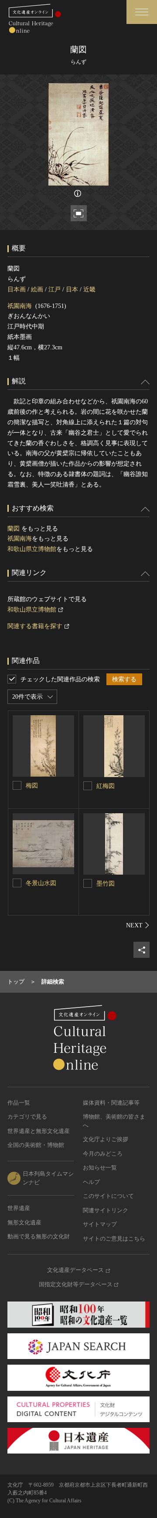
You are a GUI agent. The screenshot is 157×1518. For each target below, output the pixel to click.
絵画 (37, 289)
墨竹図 (105, 883)
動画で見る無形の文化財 (38, 1236)
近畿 (89, 289)
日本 (72, 289)
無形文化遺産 (24, 1222)
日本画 (16, 289)
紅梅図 (105, 786)
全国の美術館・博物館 (35, 1145)
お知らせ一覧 (100, 1167)
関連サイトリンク (105, 1210)
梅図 (32, 785)
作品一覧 (18, 1102)
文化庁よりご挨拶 (105, 1139)
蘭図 (14, 528)
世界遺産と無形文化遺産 (38, 1131)
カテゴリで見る (27, 1116)
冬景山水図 (41, 883)
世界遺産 (18, 1208)
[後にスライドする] (138, 925)
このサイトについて (108, 1196)
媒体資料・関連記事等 (111, 1102)
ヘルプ (91, 1182)
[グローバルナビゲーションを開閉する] (141, 12)
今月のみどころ (103, 1153)
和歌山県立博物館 (31, 549)
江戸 (54, 289)
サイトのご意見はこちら (114, 1238)
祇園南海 (19, 306)
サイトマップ (100, 1224)
